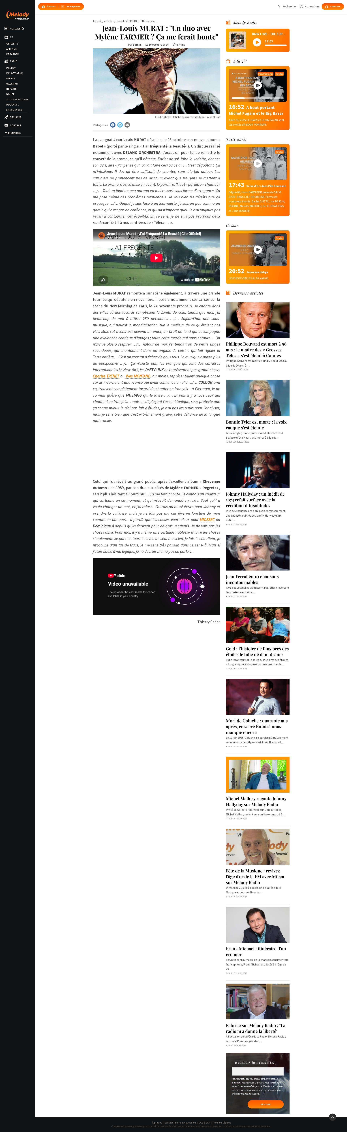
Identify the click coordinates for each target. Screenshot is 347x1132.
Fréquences (14, 109)
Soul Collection (17, 99)
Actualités (17, 28)
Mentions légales (222, 1122)
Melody (11, 68)
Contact (15, 125)
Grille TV (12, 43)
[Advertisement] (156, 449)
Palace (10, 78)
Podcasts (12, 104)
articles (108, 21)
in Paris (11, 89)
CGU (201, 1122)
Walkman (12, 83)
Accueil (97, 21)
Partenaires (13, 132)
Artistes (16, 117)
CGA (208, 1122)
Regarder (12, 54)
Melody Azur (14, 73)
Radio (13, 61)
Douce (10, 94)
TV (11, 37)
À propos (157, 1122)
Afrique (11, 49)
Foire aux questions (185, 1122)
